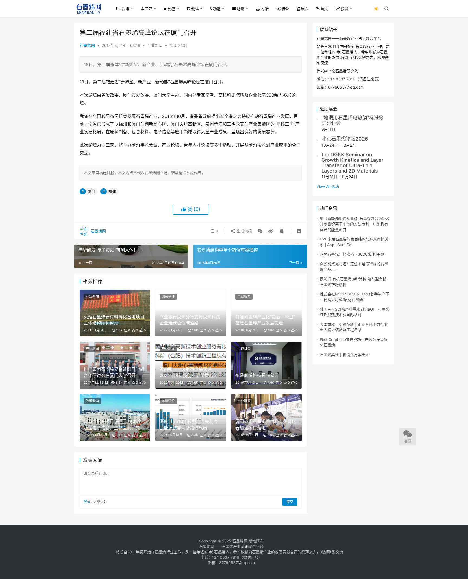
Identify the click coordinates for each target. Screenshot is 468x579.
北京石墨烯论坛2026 (344, 139)
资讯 (125, 8)
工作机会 (244, 349)
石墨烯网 (87, 45)
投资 (344, 8)
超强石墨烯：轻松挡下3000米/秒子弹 (352, 254)
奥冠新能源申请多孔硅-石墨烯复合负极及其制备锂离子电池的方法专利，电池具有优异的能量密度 (355, 224)
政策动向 (92, 401)
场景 (240, 8)
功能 (217, 8)
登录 (87, 502)
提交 (290, 502)
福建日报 (106, 172)
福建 (112, 191)
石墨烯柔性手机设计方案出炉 (344, 354)
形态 (172, 8)
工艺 (148, 8)
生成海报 (244, 231)
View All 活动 (328, 186)
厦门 (91, 191)
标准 (265, 8)
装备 (285, 8)
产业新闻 (154, 45)
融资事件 (168, 296)
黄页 (324, 8)
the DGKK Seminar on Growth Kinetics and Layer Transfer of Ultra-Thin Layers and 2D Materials (352, 162)
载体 (195, 8)
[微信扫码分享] (260, 231)
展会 (304, 8)
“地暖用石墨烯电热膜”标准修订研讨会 (352, 120)
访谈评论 (168, 401)
